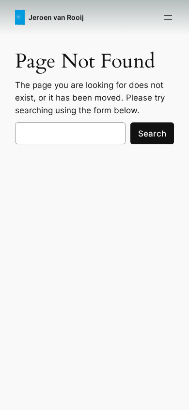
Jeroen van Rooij (56, 17)
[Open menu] (168, 17)
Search (152, 133)
